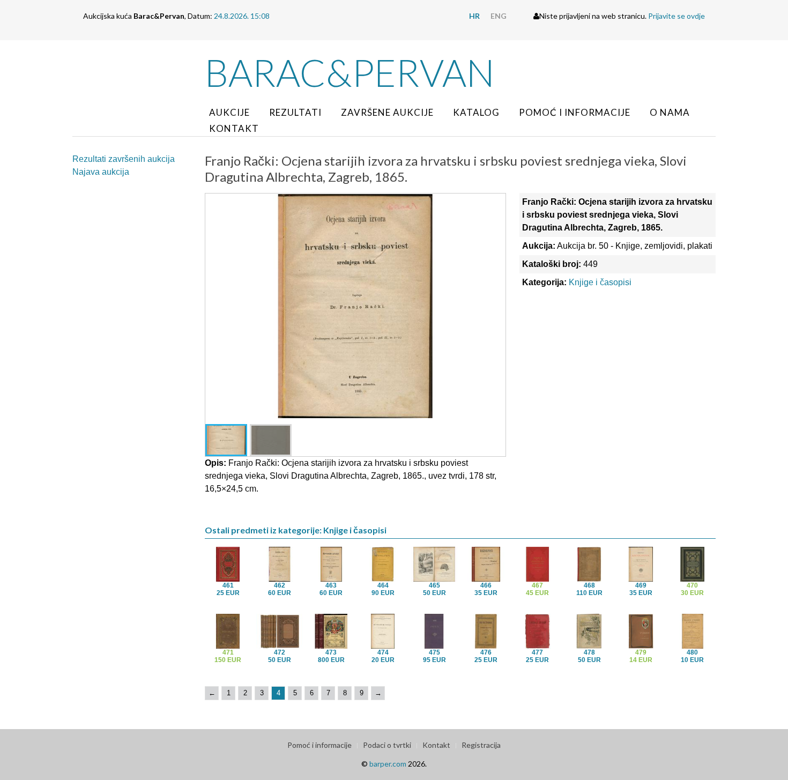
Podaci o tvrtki (387, 744)
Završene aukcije (387, 112)
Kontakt (234, 128)
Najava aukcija (100, 171)
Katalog (476, 112)
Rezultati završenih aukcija (123, 159)
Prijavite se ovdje (676, 15)
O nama (670, 112)
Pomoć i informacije (574, 112)
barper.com (387, 763)
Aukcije (229, 112)
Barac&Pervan (350, 72)
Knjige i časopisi (600, 282)
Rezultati (295, 112)
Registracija (481, 744)
